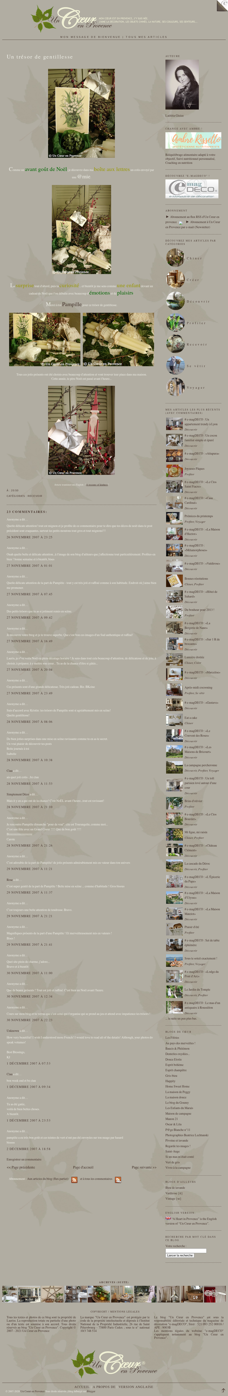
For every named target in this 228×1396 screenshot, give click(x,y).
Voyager (196, 387)
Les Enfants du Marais (179, 1108)
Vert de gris (172, 1162)
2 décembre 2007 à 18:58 (29, 1149)
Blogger (91, 1391)
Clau (9, 770)
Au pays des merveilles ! (180, 1043)
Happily (170, 1081)
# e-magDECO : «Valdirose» (202, 563)
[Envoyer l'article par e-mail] (19, 490)
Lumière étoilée (194, 657)
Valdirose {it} (174, 1193)
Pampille (72, 304)
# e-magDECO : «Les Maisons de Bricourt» (198, 749)
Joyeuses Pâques (194, 468)
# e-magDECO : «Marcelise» (202, 672)
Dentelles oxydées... (177, 1054)
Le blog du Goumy (177, 1102)
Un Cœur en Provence (35, 1331)
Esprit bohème (174, 1065)
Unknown (13, 1030)
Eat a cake (191, 717)
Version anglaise (136, 1387)
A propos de (104, 1387)
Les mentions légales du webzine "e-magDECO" (188, 1331)
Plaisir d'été (192, 927)
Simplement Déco (18, 794)
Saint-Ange (172, 1151)
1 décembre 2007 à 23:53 (29, 1120)
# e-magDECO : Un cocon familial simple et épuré (201, 437)
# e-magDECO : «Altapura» (202, 453)
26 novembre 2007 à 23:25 (30, 537)
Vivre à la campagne (178, 1167)
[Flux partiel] (181, 222)
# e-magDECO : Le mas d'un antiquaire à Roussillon (202, 1005)
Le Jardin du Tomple (197, 989)
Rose (10, 880)
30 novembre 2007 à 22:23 (30, 1020)
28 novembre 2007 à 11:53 (30, 783)
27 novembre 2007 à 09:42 (30, 617)
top (225, 1391)
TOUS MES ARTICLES (147, 37)
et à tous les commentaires (96, 1179)
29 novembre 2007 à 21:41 (30, 944)
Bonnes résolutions (196, 578)
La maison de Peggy (177, 1092)
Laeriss (11, 1320)
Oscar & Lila (173, 1124)
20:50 (14, 490)
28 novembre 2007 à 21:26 (30, 845)
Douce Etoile (173, 1059)
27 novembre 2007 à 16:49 (30, 641)
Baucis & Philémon (177, 1048)
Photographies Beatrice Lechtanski (186, 1135)
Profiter (197, 323)
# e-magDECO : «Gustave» (201, 702)
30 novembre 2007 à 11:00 (30, 973)
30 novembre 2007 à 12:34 (30, 996)
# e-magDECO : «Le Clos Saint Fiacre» (200, 484)
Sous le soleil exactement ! (201, 958)
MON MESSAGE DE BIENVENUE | (93, 37)
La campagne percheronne (201, 765)
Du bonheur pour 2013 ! (199, 610)
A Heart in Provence (185, 1219)
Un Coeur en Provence (32, 1391)
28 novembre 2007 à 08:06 (30, 721)
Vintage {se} (173, 1198)
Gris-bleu (171, 1075)
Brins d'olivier (193, 801)
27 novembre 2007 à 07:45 (30, 594)
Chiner (195, 258)
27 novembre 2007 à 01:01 (30, 565)
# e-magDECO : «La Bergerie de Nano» (197, 625)
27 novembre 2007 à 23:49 (30, 693)
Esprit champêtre (176, 1070)
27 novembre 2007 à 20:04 (30, 669)
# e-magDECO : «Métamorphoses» (196, 547)
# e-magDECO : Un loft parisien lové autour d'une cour (200, 783)
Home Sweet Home (177, 1086)
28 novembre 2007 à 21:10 (30, 807)
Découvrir (199, 301)
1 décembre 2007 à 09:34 (29, 1087)
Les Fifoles (172, 1037)
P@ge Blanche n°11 (177, 1130)
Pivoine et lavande (176, 1140)
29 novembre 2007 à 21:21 (30, 916)
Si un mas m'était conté (179, 1156)
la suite (172, 1018)
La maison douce (175, 1097)
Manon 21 (171, 1119)
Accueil (82, 1387)
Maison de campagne (178, 1113)
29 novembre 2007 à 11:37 (30, 892)
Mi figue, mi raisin (196, 832)
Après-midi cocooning (198, 687)
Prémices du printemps (199, 516)
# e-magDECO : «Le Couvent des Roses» (197, 733)
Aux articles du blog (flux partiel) (48, 1179)
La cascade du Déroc (197, 863)
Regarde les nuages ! (178, 1146)
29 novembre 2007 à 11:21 (30, 869)
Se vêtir (196, 366)
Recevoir (35, 496)
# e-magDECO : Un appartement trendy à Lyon (201, 421)
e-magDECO (177, 1324)
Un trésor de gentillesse (40, 56)
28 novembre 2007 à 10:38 (30, 760)
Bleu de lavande (175, 1187)
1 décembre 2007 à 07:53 (29, 1063)
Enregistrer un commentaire (24, 1159)
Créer (193, 280)
